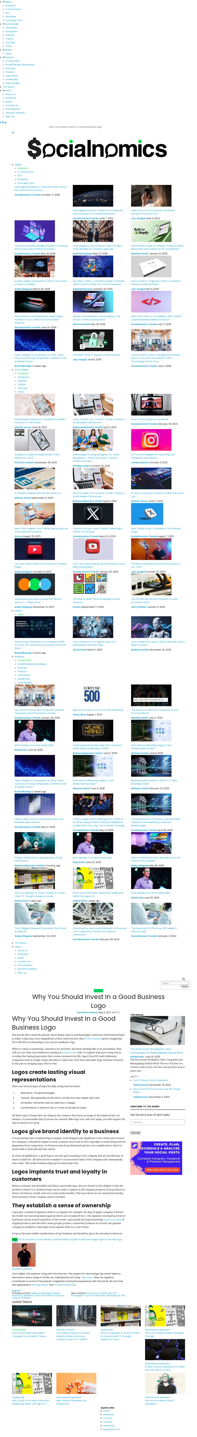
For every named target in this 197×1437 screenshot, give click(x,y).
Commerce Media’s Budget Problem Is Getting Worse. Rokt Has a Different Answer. (41, 247)
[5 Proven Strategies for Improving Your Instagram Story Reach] (151, 439)
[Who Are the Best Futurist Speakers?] (165, 1383)
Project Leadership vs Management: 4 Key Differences (38, 859)
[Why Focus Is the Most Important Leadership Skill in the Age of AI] (93, 878)
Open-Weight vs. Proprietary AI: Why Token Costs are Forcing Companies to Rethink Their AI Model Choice (41, 358)
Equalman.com (111, 1429)
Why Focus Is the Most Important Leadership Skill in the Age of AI (98, 894)
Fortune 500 (12, 61)
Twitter (9, 38)
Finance (9, 72)
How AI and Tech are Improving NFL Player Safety (157, 1090)
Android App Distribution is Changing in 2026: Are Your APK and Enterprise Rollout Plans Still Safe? (40, 645)
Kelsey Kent (22, 900)
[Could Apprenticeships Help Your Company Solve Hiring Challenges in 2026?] (93, 730)
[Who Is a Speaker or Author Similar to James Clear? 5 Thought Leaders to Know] (35, 878)
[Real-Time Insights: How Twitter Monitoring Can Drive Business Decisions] (35, 513)
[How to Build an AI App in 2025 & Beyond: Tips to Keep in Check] (151, 627)
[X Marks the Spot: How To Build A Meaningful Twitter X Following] (93, 513)
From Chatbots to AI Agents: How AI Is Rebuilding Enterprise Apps (94, 643)
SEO (7, 13)
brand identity (44, 1239)
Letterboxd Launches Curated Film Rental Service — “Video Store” (38, 600)
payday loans (69, 1052)
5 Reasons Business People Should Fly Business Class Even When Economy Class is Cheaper (38, 1295)
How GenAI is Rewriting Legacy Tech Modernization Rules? (151, 747)
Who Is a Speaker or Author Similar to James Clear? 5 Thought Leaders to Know (40, 894)
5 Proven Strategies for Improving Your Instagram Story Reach (153, 456)
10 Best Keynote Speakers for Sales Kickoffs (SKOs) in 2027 (165, 1368)
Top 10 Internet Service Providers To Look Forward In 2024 (154, 600)
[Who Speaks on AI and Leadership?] (35, 730)
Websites (10, 16)
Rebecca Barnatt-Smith (88, 427)
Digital (8, 1)
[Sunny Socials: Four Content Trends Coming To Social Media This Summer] (93, 404)
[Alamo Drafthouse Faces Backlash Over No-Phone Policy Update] (151, 842)
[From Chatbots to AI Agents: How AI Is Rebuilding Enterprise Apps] (93, 627)
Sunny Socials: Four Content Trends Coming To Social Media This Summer (99, 421)
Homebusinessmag (65, 1284)
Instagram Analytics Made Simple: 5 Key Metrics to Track (37, 456)
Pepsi (15, 1241)
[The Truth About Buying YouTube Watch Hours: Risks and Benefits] (93, 549)
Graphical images (88, 1239)
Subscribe (109, 1425)
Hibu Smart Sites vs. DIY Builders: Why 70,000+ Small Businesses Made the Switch (156, 318)
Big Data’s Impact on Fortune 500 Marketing (98, 710)
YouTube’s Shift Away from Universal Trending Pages (40, 565)
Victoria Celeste (24, 462)
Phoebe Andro (81, 465)
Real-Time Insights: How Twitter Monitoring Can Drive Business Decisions (41, 530)
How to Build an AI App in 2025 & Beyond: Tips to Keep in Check (158, 643)
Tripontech (86, 1277)
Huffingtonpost (40, 1284)
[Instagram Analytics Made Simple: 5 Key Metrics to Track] (35, 439)
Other (8, 46)
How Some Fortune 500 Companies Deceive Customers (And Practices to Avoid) (39, 711)
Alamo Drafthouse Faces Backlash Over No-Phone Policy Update (156, 859)
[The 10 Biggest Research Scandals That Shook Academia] (35, 913)
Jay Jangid (138, 218)
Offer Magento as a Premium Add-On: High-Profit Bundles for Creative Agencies (98, 247)
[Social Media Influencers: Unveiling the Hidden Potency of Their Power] (35, 404)
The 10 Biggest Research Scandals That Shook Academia (40, 930)
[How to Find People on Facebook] (151, 404)
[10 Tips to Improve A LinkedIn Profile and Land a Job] (151, 478)
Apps (8, 53)
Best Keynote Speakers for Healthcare (71, 1402)
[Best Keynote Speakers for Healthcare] (76, 1383)
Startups (10, 68)
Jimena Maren (140, 462)
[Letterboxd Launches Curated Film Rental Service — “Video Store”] (35, 584)
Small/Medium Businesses (19, 64)
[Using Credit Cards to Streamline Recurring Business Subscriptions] (35, 804)
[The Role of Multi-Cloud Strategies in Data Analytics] (93, 584)
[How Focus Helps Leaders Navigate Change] (165, 1315)
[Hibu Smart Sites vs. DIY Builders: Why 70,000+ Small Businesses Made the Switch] (151, 301)
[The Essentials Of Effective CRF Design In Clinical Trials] (151, 913)
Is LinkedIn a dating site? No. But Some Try (38, 493)
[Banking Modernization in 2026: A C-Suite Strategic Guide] (151, 765)
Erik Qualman (12, 109)
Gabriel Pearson (82, 253)
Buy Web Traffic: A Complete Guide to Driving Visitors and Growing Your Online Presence (98, 282)
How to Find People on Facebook (149, 419)
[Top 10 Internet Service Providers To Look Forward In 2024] (151, 584)
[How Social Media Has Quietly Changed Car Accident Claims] (32, 1315)
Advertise (10, 98)
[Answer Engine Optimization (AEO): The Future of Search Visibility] (35, 266)
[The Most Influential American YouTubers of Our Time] (151, 549)
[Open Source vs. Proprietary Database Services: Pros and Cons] (151, 195)
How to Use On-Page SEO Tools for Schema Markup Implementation (155, 282)
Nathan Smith (139, 253)
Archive (107, 1422)
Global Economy (65, 1329)
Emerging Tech (14, 20)
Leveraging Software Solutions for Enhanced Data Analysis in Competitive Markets (98, 212)
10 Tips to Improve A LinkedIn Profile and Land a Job (157, 494)
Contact (108, 1418)
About (7, 90)
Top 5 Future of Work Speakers (150, 1080)
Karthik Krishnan (87, 1012)
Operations (11, 75)
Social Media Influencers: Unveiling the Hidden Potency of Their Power (40, 421)
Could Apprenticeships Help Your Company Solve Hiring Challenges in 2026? (97, 747)
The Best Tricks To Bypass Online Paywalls (96, 355)
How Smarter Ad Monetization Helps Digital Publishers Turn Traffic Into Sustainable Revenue (39, 319)
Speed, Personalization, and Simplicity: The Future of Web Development (96, 318)
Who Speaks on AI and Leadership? (34, 745)
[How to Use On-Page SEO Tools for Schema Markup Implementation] (151, 266)
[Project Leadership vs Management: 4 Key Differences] (35, 842)
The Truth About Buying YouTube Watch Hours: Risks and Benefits (99, 565)
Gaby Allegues (23, 289)
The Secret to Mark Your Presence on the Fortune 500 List (154, 711)
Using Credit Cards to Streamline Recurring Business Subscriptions (39, 820)
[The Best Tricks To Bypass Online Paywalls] (93, 340)
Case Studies (12, 83)
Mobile (8, 50)
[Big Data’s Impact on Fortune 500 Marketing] (93, 695)
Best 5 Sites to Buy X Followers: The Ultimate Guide (156, 530)
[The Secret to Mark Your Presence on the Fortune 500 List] (151, 695)
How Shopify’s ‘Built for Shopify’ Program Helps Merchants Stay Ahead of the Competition (157, 247)
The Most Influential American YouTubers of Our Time (155, 565)
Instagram (11, 31)
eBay (66, 1239)
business (57, 1239)
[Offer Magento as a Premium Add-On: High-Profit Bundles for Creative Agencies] (93, 231)
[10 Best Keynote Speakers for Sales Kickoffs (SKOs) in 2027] (165, 1349)
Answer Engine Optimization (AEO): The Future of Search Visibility (41, 282)
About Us (10, 94)
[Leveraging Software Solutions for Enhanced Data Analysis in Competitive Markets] (93, 195)
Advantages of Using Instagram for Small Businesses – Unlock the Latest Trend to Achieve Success (96, 458)
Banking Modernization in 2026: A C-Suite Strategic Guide (154, 782)
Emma (18, 536)
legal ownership (112, 1219)
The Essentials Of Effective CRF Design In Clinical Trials (154, 930)
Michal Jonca (23, 427)
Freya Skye (79, 714)
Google (73, 1239)
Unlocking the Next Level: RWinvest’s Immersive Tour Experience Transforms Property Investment (99, 931)
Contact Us (11, 105)
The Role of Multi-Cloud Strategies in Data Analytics (96, 600)
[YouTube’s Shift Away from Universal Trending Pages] (35, 549)
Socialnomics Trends (27, 194)
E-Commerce (13, 9)
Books (8, 101)
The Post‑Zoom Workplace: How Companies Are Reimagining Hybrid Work (156, 1050)
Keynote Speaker (15, 112)
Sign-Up (10, 116)
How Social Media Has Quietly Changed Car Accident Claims (29, 1334)
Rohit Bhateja (23, 366)
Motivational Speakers (157, 1329)
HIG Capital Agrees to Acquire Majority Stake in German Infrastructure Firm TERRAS (73, 1336)
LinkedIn (10, 35)
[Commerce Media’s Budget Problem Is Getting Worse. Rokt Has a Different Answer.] (35, 231)
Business (9, 57)
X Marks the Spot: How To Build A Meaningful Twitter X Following (97, 530)
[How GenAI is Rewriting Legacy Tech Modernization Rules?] (151, 730)
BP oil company (92, 1038)
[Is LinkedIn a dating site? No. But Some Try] (35, 478)
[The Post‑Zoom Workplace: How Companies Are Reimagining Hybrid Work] (157, 1030)
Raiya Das (21, 750)
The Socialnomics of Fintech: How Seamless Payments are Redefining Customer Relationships (155, 822)
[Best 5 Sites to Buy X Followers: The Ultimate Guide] (147, 513)
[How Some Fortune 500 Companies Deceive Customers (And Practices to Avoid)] (35, 695)
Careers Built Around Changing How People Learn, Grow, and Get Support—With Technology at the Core (155, 358)
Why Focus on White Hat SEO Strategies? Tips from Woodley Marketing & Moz (98, 1294)
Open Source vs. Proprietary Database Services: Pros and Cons (153, 212)
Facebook (11, 27)
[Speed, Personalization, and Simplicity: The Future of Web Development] (93, 301)
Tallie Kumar (141, 1085)
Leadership (11, 79)
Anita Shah (80, 649)
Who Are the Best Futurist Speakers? (159, 1402)
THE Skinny (9, 87)
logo (119, 1239)
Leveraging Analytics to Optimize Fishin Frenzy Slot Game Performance (41, 188)
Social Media (11, 24)
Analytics (10, 5)
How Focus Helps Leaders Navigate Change (164, 1334)
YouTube (10, 42)
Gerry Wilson (139, 607)
